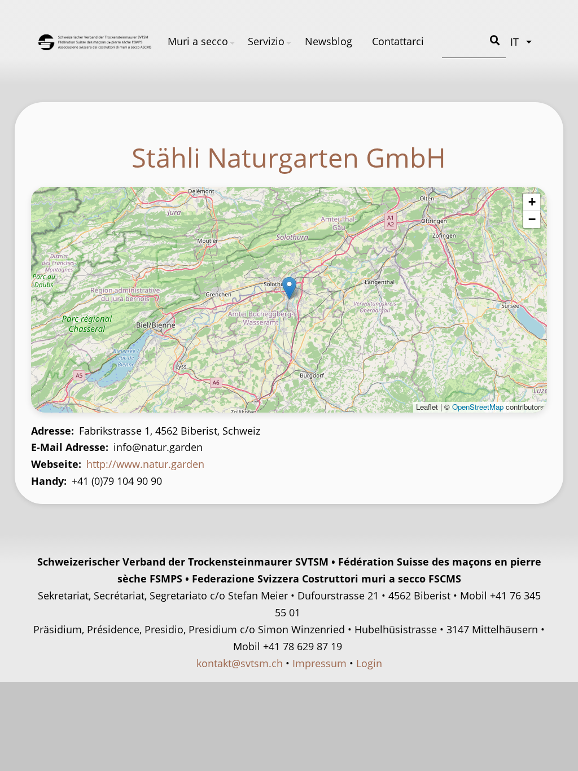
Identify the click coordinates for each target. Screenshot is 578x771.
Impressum (319, 663)
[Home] (94, 42)
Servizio (266, 41)
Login (369, 663)
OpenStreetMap (477, 406)
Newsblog (328, 41)
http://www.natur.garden (145, 464)
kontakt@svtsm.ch (239, 663)
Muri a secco (198, 41)
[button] (289, 288)
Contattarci (398, 41)
